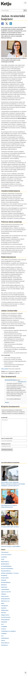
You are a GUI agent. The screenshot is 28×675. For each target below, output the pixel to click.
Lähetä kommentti (8, 449)
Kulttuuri (4, 584)
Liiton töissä (5, 596)
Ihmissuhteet (5, 561)
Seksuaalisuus (5, 619)
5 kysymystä (4, 552)
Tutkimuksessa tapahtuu (8, 631)
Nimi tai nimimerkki (6, 438)
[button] (2, 24)
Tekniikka (4, 626)
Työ (2, 636)
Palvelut (3, 612)
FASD (2, 559)
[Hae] (25, 10)
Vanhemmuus (5, 638)
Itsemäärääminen (6, 566)
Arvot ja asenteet (6, 554)
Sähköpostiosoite (5, 443)
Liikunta (3, 594)
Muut (2, 603)
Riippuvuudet (5, 615)
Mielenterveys (5, 601)
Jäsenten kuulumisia (7, 568)
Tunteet (3, 629)
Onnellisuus (4, 605)
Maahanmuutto (5, 598)
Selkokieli (4, 622)
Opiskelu (3, 608)
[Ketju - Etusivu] (6, 4)
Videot (3, 640)
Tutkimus (4, 633)
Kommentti (4, 417)
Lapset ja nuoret (6, 591)
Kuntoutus (4, 587)
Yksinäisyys (4, 645)
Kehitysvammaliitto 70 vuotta (10, 573)
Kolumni (3, 580)
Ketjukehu (4, 575)
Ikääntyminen (5, 564)
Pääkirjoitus (5, 610)
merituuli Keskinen (11, 380)
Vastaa (7, 402)
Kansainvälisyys (6, 571)
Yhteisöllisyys (5, 642)
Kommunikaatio (6, 582)
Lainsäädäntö (5, 589)
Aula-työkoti (4, 369)
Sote (2, 624)
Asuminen (4, 557)
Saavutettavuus (5, 617)
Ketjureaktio (5, 578)
